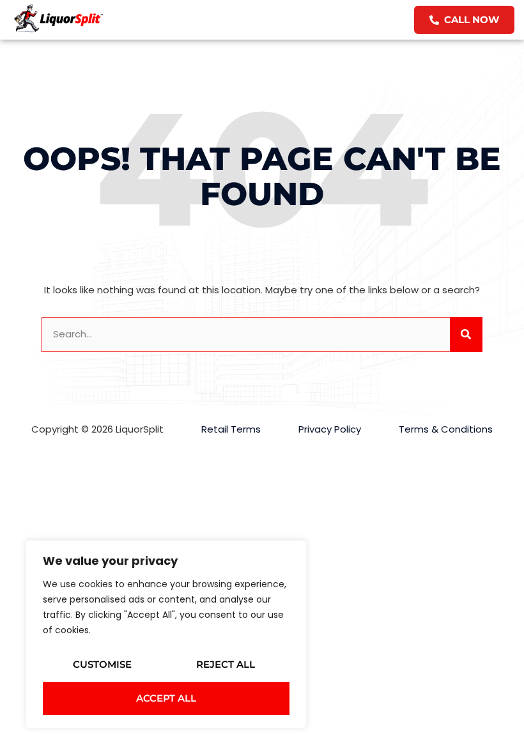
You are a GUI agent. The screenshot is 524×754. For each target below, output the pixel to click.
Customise (102, 664)
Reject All (225, 664)
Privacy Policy (329, 429)
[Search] (466, 334)
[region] (166, 634)
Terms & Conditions (446, 429)
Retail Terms (231, 429)
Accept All (166, 698)
